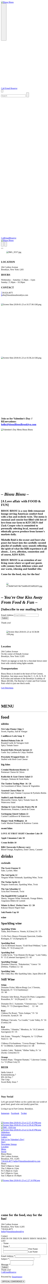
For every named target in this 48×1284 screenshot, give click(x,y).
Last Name (33, 1252)
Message (5, 1264)
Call (3, 88)
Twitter (24, 1113)
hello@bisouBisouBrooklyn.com (18, 424)
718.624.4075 (7, 1161)
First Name (33, 1249)
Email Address (7, 615)
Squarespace (17, 1277)
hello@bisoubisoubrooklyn (12, 1231)
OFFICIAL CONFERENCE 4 (13, 1282)
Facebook (15, 1113)
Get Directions (7, 688)
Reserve (14, 88)
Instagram (5, 1113)
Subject (5, 1259)
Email (8, 88)
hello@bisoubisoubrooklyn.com (26, 1161)
